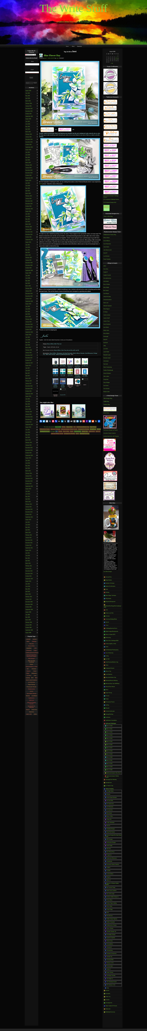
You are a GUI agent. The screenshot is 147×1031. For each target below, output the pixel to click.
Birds (107, 589)
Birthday (107, 592)
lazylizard (105, 342)
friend (34, 671)
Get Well (107, 659)
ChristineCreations (107, 299)
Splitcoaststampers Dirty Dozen (114, 772)
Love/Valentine (109, 674)
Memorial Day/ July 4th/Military (112, 683)
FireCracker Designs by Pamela (110, 430)
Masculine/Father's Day (111, 677)
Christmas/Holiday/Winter (111, 619)
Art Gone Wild (110, 800)
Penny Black (109, 900)
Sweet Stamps (110, 972)
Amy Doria (105, 269)
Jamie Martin (106, 246)
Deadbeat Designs (111, 828)
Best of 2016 (109, 744)
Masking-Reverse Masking (111, 680)
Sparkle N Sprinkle (111, 937)
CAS (107, 609)
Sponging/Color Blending (111, 779)
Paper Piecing (109, 692)
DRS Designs (110, 839)
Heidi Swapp (109, 845)
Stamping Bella (110, 959)
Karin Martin (106, 327)
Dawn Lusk (105, 302)
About (73, 46)
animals (28, 639)
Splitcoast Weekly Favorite (31, 703)
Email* (32, 69)
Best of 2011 (109, 728)
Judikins (108, 867)
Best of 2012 (109, 732)
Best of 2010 (109, 725)
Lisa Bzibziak (106, 256)
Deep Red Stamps (111, 832)
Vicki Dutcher (106, 388)
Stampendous (110, 950)
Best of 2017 (109, 747)
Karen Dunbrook (107, 324)
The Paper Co (110, 978)
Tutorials (107, 999)
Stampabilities (110, 944)
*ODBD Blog (106, 401)
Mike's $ (108, 880)
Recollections (110, 915)
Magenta (109, 877)
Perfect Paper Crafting (112, 903)
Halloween (34, 673)
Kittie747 (105, 253)
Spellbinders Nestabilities (111, 720)
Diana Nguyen (106, 308)
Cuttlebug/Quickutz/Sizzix (111, 628)
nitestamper (106, 361)
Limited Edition (110, 873)
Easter (31, 664)
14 (116, 58)
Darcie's (108, 825)
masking (28, 677)
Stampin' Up (109, 956)
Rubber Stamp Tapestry (112, 918)
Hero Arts (109, 848)
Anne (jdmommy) (107, 278)
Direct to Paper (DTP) (110, 634)
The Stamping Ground (111, 981)
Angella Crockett (107, 275)
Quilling (107, 705)
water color (29, 714)
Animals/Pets (109, 577)
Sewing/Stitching (109, 714)
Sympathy (108, 993)
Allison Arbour (106, 237)
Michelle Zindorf (106, 357)
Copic (35, 650)
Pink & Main (109, 906)
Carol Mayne (106, 293)
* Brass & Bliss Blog (108, 216)
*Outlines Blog (106, 404)
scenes (31, 691)
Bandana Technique (110, 583)
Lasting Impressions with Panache (111, 436)
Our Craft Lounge (110, 893)
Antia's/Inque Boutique (112, 797)
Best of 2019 (109, 754)
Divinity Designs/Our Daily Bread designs (113, 836)
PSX (108, 912)
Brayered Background (110, 601)
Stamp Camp (110, 940)
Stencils (107, 990)
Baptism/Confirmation (110, 586)
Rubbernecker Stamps (112, 925)
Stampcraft (109, 947)
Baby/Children (109, 580)
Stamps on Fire (110, 962)
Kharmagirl (105, 336)
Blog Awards (108, 598)
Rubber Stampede (111, 922)
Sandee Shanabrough (108, 370)
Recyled (107, 708)
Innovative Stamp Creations (109, 433)
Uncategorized (109, 1002)
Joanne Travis (106, 321)
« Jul (112, 63)
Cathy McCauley (107, 296)
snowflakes (34, 695)
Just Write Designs (107, 571)
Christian (108, 616)
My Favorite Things (111, 887)
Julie (57, 58)
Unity (108, 988)
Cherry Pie (109, 819)
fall (27, 668)
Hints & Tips (108, 671)
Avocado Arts (110, 810)
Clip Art (107, 622)
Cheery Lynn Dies (110, 613)
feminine (34, 668)
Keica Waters (106, 333)
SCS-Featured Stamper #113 (109, 202)
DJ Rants (105, 311)
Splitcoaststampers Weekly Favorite (112, 776)
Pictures (107, 695)
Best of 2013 (109, 735)
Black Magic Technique (111, 595)
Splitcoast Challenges (111, 723)
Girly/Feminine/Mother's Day (112, 662)
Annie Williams (106, 240)
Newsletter (79, 46)
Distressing (108, 637)
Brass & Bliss (110, 816)
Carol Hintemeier (107, 243)
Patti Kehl (105, 364)
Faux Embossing (109, 652)
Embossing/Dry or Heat (111, 643)
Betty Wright (106, 287)
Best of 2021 (109, 760)
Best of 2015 (109, 741)
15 (117, 58)
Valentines (31, 711)
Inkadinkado (109, 861)
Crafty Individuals (110, 822)
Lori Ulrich (105, 348)
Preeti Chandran (107, 259)
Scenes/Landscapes (110, 711)
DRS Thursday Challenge (31, 661)
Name (32, 61)
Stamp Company (110, 788)
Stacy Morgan (106, 382)
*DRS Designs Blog (107, 398)
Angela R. (105, 272)
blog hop (31, 643)
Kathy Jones (106, 330)
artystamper (106, 281)
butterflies (29, 648)
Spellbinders (31, 698)
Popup (107, 698)
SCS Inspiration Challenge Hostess (111, 199)
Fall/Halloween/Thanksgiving (112, 649)
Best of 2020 (109, 757)
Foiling (107, 655)
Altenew (108, 794)
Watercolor (108, 1008)
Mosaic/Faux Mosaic (110, 686)
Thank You (108, 996)
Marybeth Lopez (107, 354)
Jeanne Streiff (106, 318)
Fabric (107, 646)
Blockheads (109, 813)
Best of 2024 (109, 766)
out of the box (31, 682)
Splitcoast (31, 700)
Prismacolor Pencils (110, 701)
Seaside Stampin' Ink (111, 931)
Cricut (107, 625)
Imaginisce (109, 855)
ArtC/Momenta (110, 806)
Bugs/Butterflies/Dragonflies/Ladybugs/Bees (112, 606)
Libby (104, 345)
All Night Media (110, 791)
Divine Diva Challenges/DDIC (112, 640)
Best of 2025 (109, 769)
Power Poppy (110, 909)
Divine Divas (106, 412)
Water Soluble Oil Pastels (111, 1005)
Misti (36, 677)
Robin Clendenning (107, 367)
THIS (40, 183)
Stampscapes (110, 966)
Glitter (107, 665)
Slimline (28, 695)
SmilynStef (105, 379)
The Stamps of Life (111, 984)
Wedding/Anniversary (110, 1012)
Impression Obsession (112, 858)
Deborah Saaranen (107, 305)
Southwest (108, 717)
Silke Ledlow (106, 376)
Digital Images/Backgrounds (112, 631)
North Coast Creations (112, 890)
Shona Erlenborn (107, 373)
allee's (104, 265)
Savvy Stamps (110, 928)
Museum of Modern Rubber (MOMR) (112, 884)
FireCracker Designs (111, 842)
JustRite (108, 870)
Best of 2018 (109, 750)
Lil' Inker (29, 675)
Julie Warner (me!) (107, 250)
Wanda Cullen (106, 391)
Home (67, 46)
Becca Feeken (106, 284)
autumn (35, 639)
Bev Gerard (105, 290)
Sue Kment (105, 385)
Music (107, 689)
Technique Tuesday (111, 975)
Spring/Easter (109, 782)
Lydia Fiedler (106, 351)
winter (35, 714)
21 (116, 59)
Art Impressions (110, 803)
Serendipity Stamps (111, 934)
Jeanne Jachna (106, 315)
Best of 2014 (109, 738)
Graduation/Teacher (110, 668)
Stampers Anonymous (112, 953)
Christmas (28, 650)
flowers (28, 671)
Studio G (109, 969)
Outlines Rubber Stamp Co (113, 896)
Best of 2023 (109, 763)
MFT (32, 677)
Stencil (27, 709)
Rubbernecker (31, 689)
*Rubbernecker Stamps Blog (109, 234)
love (35, 675)
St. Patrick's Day (109, 785)
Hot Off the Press (111, 851)
